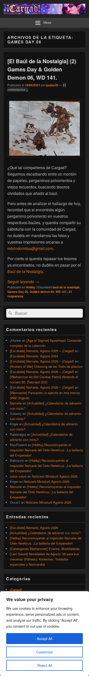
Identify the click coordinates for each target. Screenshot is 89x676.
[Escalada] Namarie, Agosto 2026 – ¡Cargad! (42, 350)
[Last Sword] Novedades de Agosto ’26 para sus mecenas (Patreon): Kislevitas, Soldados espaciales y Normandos (44, 559)
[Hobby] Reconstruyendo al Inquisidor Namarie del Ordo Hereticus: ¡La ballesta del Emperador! (46, 450)
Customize (44, 651)
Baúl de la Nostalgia (25, 271)
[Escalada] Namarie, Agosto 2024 (34, 356)
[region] (44, 633)
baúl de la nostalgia (66, 287)
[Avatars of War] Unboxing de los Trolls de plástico (46, 366)
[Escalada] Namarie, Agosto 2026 (34, 527)
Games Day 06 (17, 291)
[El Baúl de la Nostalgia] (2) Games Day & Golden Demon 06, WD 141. (41, 69)
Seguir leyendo (23, 281)
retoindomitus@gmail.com (30, 248)
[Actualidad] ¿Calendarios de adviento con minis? (45, 532)
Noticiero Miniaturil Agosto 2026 (54, 476)
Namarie (16, 403)
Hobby (30, 287)
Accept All (44, 638)
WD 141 (61, 291)
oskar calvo (18, 476)
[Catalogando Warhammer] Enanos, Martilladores (45, 548)
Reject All (44, 665)
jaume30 (52, 85)
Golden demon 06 (42, 291)
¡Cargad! (16, 589)
